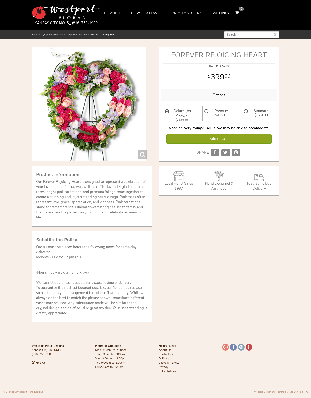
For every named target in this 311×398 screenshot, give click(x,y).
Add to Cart (219, 139)
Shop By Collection (76, 34)
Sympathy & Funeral (187, 13)
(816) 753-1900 (84, 23)
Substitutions (167, 371)
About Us (165, 350)
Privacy (163, 367)
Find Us (40, 363)
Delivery (164, 358)
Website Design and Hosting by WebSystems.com (281, 392)
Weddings (221, 13)
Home (35, 34)
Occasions (112, 13)
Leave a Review (169, 363)
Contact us (166, 354)
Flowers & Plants (146, 13)
